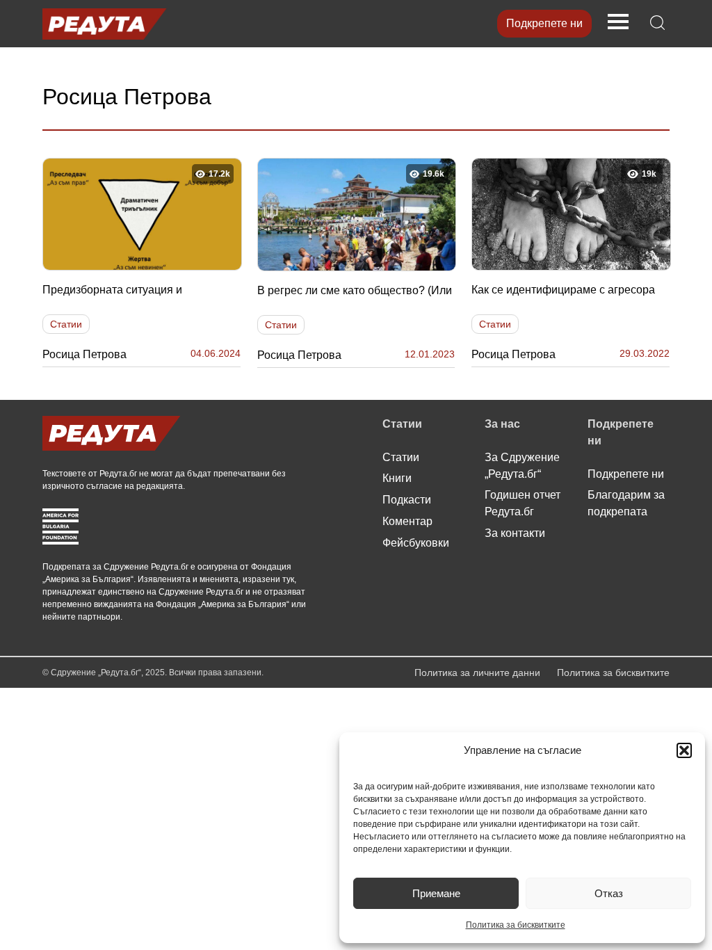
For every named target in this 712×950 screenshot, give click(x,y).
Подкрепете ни (544, 23)
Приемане (436, 893)
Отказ (608, 893)
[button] (684, 750)
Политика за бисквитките (515, 925)
